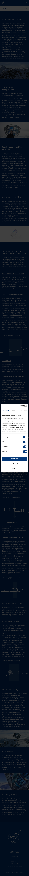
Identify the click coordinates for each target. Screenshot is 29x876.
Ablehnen (14, 469)
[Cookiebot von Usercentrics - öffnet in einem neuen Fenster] (20, 406)
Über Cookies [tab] (23, 410)
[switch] (25, 442)
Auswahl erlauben (14, 463)
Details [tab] (14, 410)
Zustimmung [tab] (5, 410)
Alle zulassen (14, 458)
